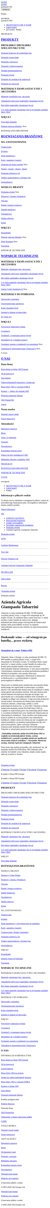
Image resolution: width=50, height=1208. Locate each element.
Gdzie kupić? (11, 27)
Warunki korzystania (9, 1174)
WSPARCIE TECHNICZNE (19, 256)
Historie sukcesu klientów (11, 126)
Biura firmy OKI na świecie (12, 1073)
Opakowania (6, 147)
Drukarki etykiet (7, 75)
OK (2, 514)
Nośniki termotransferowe (11, 71)
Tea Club (4, 552)
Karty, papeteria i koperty (11, 160)
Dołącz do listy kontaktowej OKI (14, 455)
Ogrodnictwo (6, 214)
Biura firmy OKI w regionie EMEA (15, 387)
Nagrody (4, 442)
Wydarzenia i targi (8, 1152)
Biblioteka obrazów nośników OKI (15, 459)
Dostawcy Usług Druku (10, 875)
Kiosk (3, 223)
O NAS (5, 358)
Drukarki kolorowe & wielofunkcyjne (16, 53)
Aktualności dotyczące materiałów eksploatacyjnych (22, 101)
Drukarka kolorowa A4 (10, 173)
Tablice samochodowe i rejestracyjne (16, 178)
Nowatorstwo (6, 446)
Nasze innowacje (8, 419)
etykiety (4, 919)
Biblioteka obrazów (9, 1161)
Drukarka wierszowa (9, 62)
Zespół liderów (7, 1069)
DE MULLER (7, 572)
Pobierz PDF (26, 650)
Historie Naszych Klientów (12, 959)
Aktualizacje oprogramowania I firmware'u (18, 349)
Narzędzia (5, 246)
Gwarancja (5, 331)
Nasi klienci (6, 378)
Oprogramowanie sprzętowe (12, 304)
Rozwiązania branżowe (15, 520)
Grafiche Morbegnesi (9, 545)
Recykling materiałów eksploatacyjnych (17, 105)
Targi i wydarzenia (8, 437)
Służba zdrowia (7, 218)
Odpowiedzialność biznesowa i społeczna (18, 382)
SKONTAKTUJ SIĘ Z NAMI (18, 25)
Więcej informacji (8, 509)
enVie (3, 538)
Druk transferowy (8, 156)
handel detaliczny (8, 893)
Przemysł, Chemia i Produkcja (13, 196)
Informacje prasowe (9, 429)
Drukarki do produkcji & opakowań (15, 79)
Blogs (3, 433)
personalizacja (6, 182)
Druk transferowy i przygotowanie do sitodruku (20, 923)
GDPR (4, 1121)
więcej (3, 404)
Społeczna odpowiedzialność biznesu (16, 1077)
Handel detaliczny (8, 209)
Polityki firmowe (8, 1104)
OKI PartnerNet (7, 400)
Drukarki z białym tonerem (12, 66)
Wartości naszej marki (10, 414)
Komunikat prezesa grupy (11, 451)
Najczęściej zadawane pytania (13, 327)
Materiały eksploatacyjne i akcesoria (16, 269)
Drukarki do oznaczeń (10, 84)
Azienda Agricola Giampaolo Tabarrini (17, 565)
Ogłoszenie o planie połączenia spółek (16, 1117)
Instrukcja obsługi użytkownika (13, 312)
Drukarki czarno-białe (10, 57)
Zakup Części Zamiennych (12, 289)
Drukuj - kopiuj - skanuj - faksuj (14, 169)
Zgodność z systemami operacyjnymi (16, 335)
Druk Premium (7, 241)
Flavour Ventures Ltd (9, 559)
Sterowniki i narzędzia (10, 299)
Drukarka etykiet (8, 192)
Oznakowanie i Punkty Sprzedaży (15, 932)
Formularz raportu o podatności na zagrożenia (19, 344)
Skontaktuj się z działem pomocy (14, 340)
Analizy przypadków (14, 523)
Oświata (4, 201)
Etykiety (4, 151)
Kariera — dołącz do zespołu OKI (15, 391)
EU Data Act (6, 317)
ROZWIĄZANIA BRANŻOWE (22, 136)
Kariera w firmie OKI (10, 1086)
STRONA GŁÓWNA (15, 518)
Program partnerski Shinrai (12, 396)
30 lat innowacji (7, 374)
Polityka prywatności (9, 1178)
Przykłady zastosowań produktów (20, 525)
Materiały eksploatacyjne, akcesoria (15, 96)
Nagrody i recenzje (8, 1156)
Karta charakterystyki (9, 308)
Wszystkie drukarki (9, 122)
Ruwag (4, 585)
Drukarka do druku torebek (12, 164)
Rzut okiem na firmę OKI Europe (14, 369)
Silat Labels (6, 579)
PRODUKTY (10, 39)
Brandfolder (6, 233)
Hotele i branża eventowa (11, 205)
